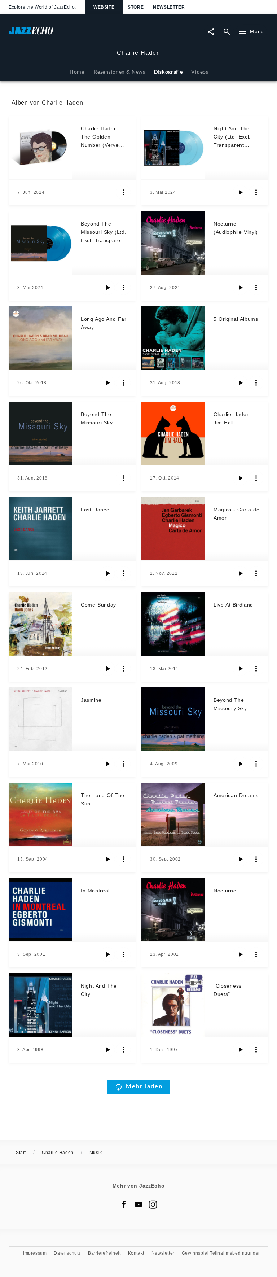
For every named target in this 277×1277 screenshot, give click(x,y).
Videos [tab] (199, 72)
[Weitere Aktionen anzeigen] (123, 192)
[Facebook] (124, 1204)
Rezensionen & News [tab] (119, 72)
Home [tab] (77, 72)
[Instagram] (153, 1204)
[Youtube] (138, 1204)
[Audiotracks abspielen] (240, 192)
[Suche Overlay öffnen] (227, 32)
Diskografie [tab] (168, 72)
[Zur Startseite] (73, 34)
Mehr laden (144, 1086)
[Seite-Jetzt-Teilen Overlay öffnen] (211, 32)
